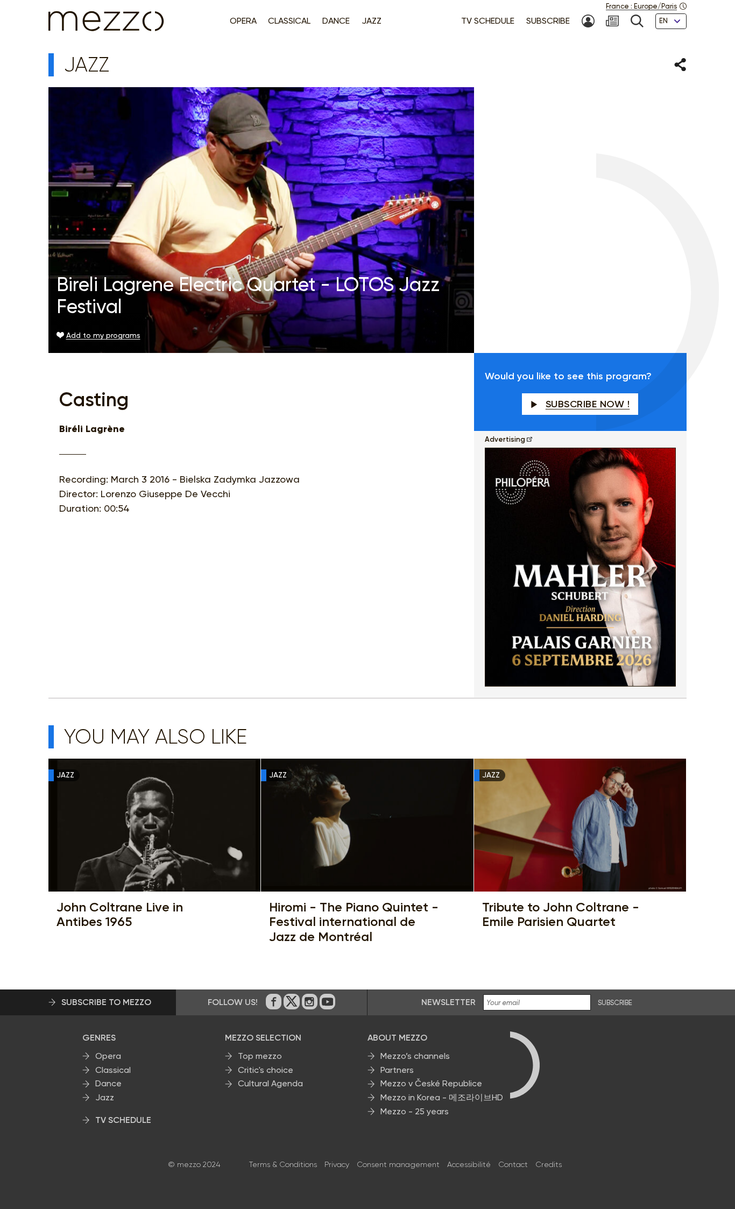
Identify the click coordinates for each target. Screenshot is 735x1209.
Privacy (336, 1164)
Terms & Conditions (283, 1164)
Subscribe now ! (588, 404)
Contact (513, 1164)
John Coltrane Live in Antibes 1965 (119, 914)
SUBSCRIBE (615, 1003)
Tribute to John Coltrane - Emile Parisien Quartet (560, 914)
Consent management (398, 1164)
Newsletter (448, 1002)
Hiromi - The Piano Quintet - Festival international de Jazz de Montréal (354, 922)
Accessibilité (469, 1164)
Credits (548, 1164)
